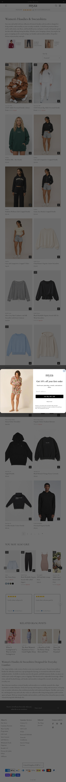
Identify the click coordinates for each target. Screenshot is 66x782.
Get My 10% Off (49, 396)
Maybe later (49, 401)
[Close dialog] (64, 371)
